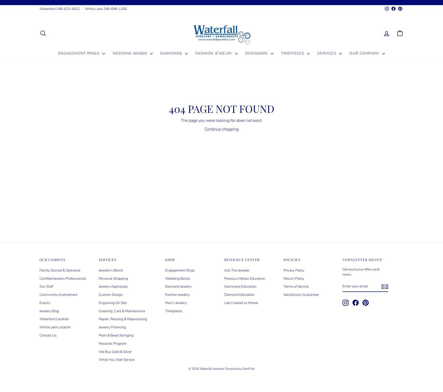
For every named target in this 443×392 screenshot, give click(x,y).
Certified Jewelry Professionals (62, 278)
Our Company (365, 53)
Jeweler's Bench (111, 270)
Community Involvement (58, 294)
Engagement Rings (79, 53)
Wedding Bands (131, 53)
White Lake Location (55, 327)
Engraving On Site (113, 302)
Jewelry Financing (112, 327)
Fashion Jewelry (214, 53)
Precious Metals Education (244, 278)
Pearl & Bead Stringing (116, 335)
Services (327, 53)
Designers (257, 53)
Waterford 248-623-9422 (59, 8)
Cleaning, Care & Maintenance (122, 311)
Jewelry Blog (49, 311)
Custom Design (111, 294)
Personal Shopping (113, 278)
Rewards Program (113, 343)
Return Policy (294, 278)
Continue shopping (222, 129)
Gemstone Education (240, 286)
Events (44, 302)
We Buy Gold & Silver (115, 351)
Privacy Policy (294, 270)
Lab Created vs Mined (241, 302)
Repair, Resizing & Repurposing (123, 319)
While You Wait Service (117, 359)
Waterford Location (54, 319)
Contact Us (48, 335)
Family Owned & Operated (59, 270)
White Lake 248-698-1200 (106, 8)
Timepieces (293, 53)
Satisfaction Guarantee (301, 294)
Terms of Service (296, 286)
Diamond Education (239, 294)
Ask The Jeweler (236, 270)
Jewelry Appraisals (113, 286)
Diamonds (172, 53)
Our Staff (46, 286)
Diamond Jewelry (178, 286)
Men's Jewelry (176, 302)
